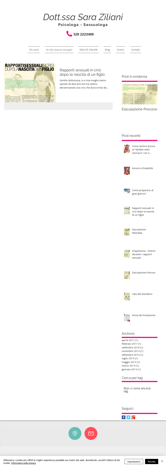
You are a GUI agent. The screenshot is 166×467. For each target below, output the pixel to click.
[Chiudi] (162, 461)
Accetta (151, 461)
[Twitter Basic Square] (128, 417)
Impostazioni (133, 461)
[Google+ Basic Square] (133, 417)
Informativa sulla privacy (23, 463)
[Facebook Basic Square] (123, 417)
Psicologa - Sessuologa (83, 24)
